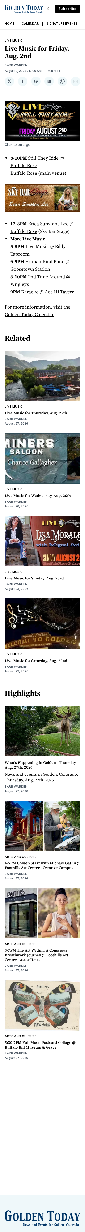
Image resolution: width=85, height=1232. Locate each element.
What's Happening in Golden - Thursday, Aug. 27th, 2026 (41, 765)
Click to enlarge (17, 145)
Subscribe (67, 9)
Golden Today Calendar (29, 314)
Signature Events (62, 23)
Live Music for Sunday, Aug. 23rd (34, 578)
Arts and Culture (21, 856)
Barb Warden (16, 65)
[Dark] (49, 8)
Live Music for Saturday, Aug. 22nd (36, 660)
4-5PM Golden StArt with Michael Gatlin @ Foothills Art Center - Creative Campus (42, 865)
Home (9, 23)
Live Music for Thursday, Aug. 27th (36, 412)
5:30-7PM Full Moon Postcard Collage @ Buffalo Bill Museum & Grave (40, 1045)
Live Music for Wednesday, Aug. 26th (38, 495)
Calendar (30, 23)
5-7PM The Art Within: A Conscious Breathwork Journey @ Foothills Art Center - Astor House (36, 955)
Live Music (14, 40)
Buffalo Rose (23, 231)
